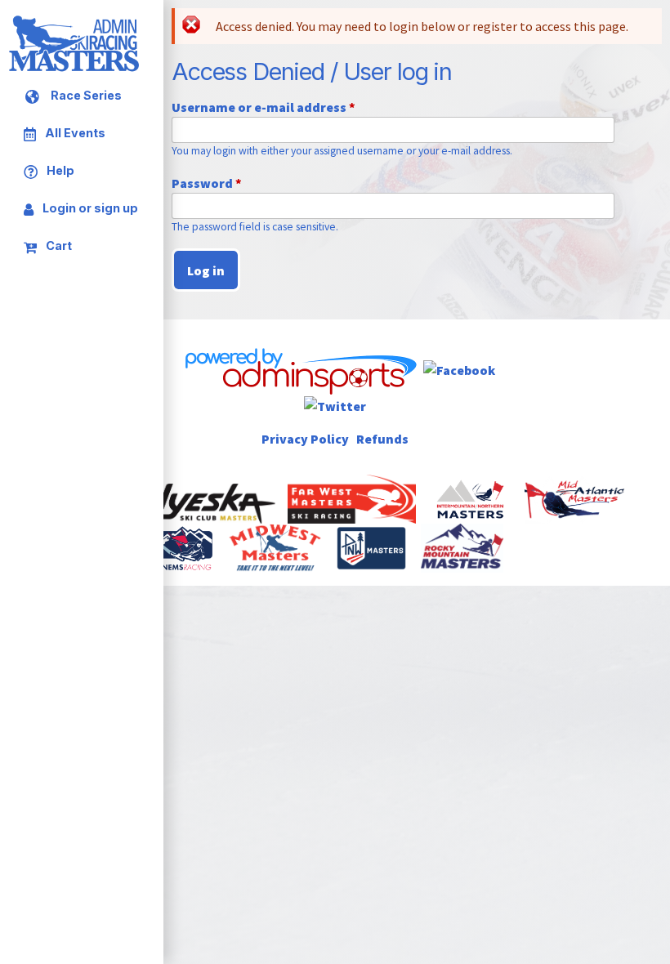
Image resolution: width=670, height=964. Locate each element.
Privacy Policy (305, 439)
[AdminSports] (299, 368)
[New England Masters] (187, 546)
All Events (73, 134)
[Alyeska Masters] (179, 497)
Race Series (85, 96)
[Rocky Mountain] (463, 546)
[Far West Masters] (353, 497)
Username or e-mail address (263, 107)
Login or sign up (89, 208)
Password (207, 183)
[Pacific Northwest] (372, 546)
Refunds (382, 439)
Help (59, 170)
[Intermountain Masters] (471, 497)
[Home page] (73, 68)
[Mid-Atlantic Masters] (576, 497)
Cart (57, 245)
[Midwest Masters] (276, 546)
